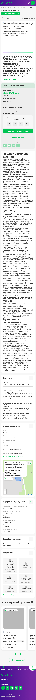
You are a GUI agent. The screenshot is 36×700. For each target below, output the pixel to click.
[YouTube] (20, 688)
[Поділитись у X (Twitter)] (18, 145)
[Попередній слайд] (15, 654)
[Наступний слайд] (21, 654)
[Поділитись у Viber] (13, 145)
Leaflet (31, 494)
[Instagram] (7, 688)
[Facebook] (3, 688)
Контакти (4, 679)
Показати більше (9, 79)
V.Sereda (12, 696)
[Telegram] (12, 688)
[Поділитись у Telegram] (9, 145)
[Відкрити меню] (33, 3)
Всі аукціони (11, 7)
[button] (5, 490)
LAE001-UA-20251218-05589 (24, 7)
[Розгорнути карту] (30, 462)
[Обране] (29, 3)
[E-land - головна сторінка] (6, 3)
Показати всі (7, 595)
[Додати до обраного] (30, 24)
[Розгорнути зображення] (30, 49)
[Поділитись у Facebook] (5, 145)
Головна (3, 7)
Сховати (9, 479)
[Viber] (16, 688)
